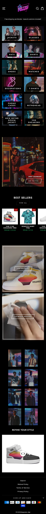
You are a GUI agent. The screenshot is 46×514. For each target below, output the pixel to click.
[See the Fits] (23, 162)
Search (23, 481)
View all (23, 203)
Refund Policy (23, 484)
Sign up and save (22, 498)
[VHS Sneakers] (23, 268)
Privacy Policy (23, 491)
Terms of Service (23, 488)
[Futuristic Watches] (23, 316)
